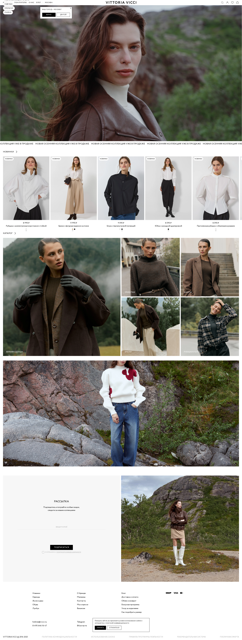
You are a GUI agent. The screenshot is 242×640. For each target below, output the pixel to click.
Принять (100, 628)
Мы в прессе (82, 604)
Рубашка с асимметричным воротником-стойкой (26, 226)
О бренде (81, 593)
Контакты (81, 601)
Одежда (8, 4)
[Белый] (26, 230)
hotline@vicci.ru (40, 622)
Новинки (8, 151)
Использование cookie (103, 637)
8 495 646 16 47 (40, 625)
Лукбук (8, 12)
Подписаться (61, 547)
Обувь (35, 604)
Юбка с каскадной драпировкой (168, 226)
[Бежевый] (72, 230)
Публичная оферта (229, 637)
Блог (38, 2)
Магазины (81, 597)
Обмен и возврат (129, 601)
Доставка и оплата (130, 597)
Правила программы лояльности (146, 637)
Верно (48, 15)
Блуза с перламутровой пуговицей (121, 226)
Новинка (9, 159)
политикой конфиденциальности (68, 552)
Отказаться (114, 628)
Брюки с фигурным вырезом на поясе (73, 226)
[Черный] (74, 230)
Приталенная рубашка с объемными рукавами (216, 226)
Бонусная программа (130, 604)
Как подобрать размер (132, 612)
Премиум (9, 8)
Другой (63, 15)
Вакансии (81, 608)
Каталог (7, 233)
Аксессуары (38, 601)
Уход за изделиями (130, 608)
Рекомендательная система (191, 637)
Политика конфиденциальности (59, 637)
